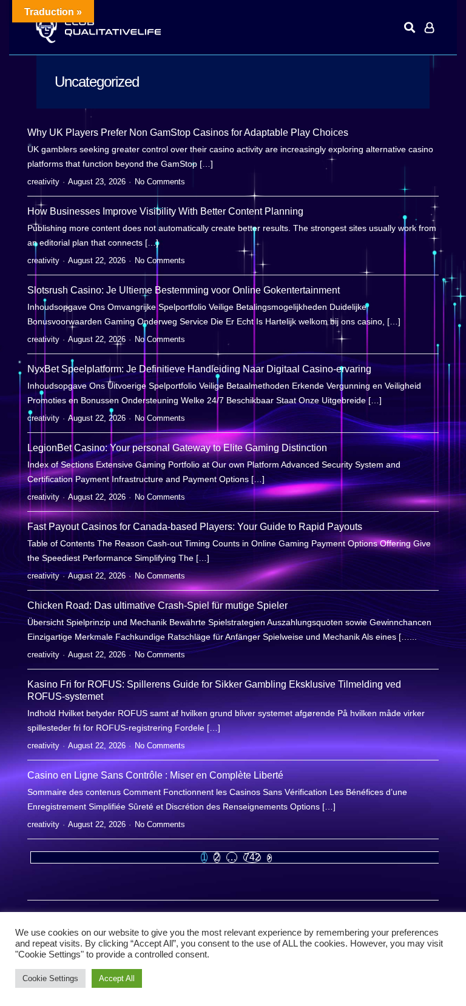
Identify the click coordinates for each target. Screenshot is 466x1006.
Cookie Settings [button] (50, 978)
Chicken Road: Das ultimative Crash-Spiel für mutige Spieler (157, 605)
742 (252, 857)
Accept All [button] (117, 978)
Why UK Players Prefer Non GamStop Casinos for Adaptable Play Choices (187, 132)
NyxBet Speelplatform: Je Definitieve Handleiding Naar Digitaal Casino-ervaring (199, 369)
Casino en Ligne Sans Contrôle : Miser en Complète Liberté (155, 775)
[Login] (429, 27)
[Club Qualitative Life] (97, 27)
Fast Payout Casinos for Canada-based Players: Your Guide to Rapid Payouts (194, 526)
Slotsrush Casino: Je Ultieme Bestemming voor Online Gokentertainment (183, 290)
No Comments (160, 181)
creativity (43, 181)
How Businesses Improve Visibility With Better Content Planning (165, 211)
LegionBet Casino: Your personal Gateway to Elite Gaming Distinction (177, 448)
